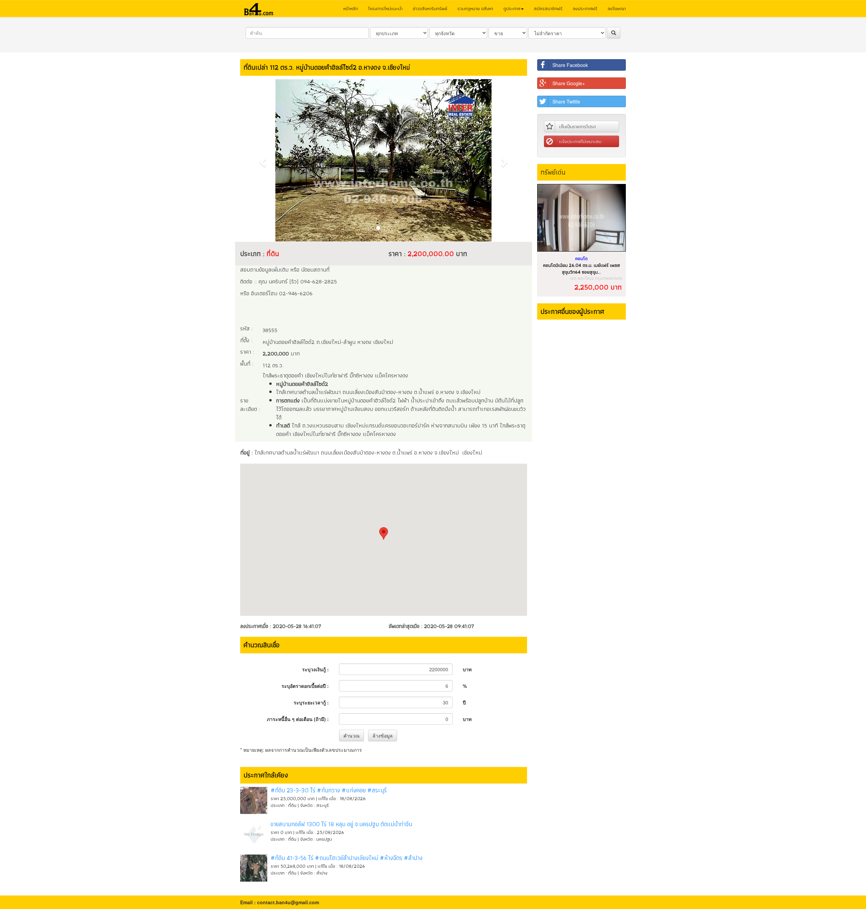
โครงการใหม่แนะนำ (385, 8)
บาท (467, 669)
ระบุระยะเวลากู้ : (311, 702)
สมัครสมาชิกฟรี (548, 8)
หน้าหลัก (350, 8)
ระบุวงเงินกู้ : (315, 669)
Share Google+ (568, 83)
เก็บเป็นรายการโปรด (577, 126)
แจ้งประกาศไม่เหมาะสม (580, 141)
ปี (464, 702)
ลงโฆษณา (617, 8)
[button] (261, 160)
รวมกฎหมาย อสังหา (475, 8)
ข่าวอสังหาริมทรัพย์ (430, 8)
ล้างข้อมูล (382, 735)
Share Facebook (570, 65)
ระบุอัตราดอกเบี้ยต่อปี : (305, 685)
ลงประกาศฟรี (585, 8)
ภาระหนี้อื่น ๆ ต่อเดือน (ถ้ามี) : (298, 719)
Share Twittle (566, 101)
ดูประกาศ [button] (511, 8)
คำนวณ (351, 735)
